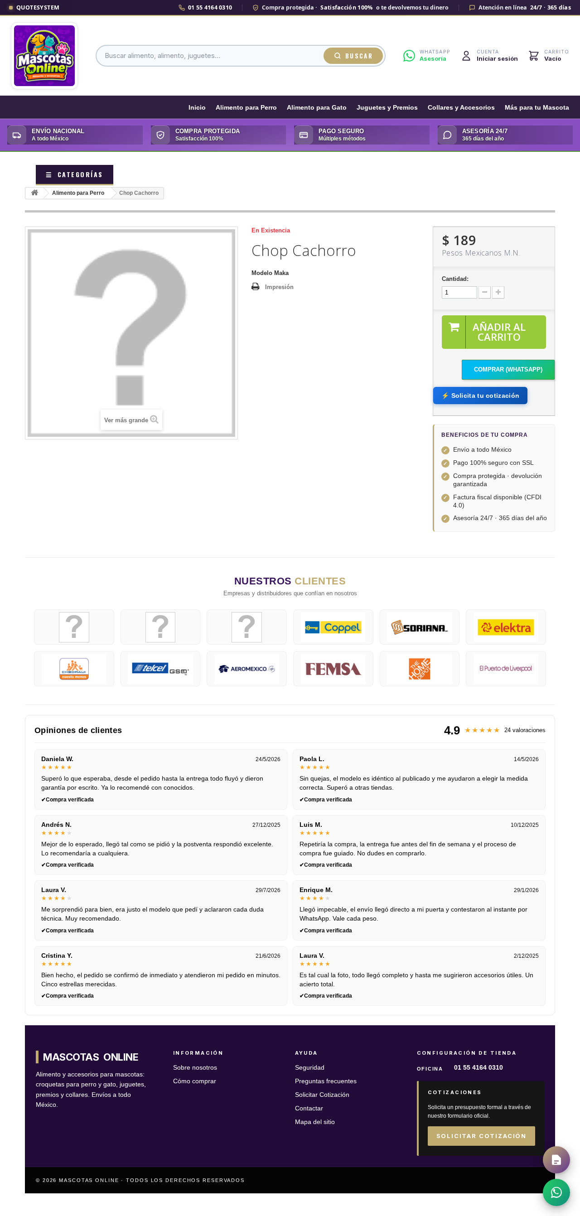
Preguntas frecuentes (326, 1081)
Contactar (309, 1108)
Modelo (261, 273)
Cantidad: (455, 278)
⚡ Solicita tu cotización (480, 395)
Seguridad (309, 1067)
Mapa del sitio (315, 1122)
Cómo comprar (194, 1081)
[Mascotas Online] (44, 55)
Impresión (279, 287)
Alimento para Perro (246, 107)
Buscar (359, 55)
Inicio (197, 107)
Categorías (74, 174)
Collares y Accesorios (461, 107)
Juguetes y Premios (387, 107)
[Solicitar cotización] (556, 1159)
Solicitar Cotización (322, 1094)
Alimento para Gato (317, 107)
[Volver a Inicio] (34, 193)
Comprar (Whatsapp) (508, 369)
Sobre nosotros (195, 1067)
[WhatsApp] (556, 1192)
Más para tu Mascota (537, 107)
